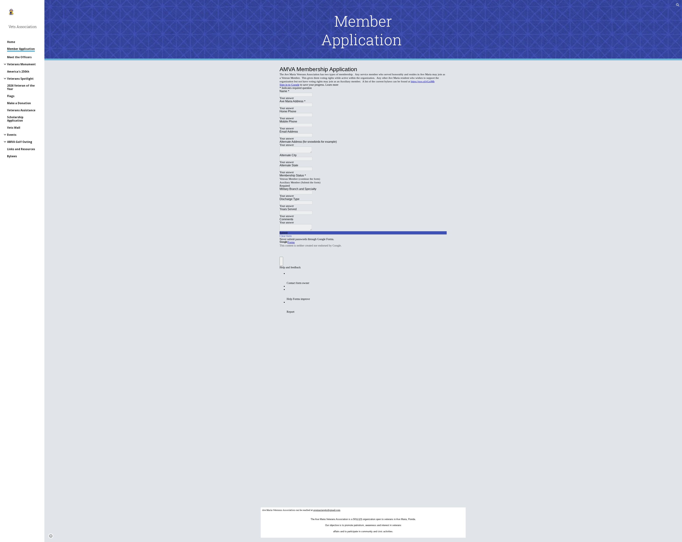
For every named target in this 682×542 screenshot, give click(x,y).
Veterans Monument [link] (21, 64)
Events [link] (11, 134)
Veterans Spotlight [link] (20, 78)
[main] (363, 30)
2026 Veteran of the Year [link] (21, 87)
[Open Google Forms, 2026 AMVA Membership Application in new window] (441, 69)
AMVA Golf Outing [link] (19, 142)
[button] (677, 5)
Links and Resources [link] (21, 149)
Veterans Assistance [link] (21, 110)
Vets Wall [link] (13, 127)
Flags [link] (10, 96)
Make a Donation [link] (19, 103)
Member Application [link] (21, 49)
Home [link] (11, 42)
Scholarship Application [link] (15, 119)
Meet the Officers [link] (19, 57)
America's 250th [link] (18, 71)
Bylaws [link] (12, 156)
